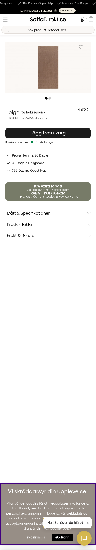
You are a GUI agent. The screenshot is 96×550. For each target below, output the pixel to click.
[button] (48, 10)
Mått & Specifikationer (28, 213)
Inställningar (36, 537)
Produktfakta (19, 224)
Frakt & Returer (21, 236)
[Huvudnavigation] (5, 19)
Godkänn (62, 537)
